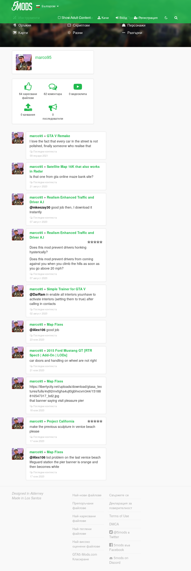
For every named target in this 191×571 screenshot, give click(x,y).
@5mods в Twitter (119, 534)
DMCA (114, 524)
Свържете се (119, 495)
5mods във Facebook (119, 547)
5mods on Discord (118, 560)
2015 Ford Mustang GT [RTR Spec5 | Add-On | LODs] (61, 352)
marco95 (43, 57)
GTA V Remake (58, 135)
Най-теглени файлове (82, 531)
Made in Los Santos (26, 498)
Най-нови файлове (87, 495)
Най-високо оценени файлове (86, 543)
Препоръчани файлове (82, 505)
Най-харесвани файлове (84, 518)
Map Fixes (55, 324)
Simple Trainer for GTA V (66, 289)
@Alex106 (37, 329)
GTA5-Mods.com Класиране (84, 556)
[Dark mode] (166, 17)
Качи (105, 17)
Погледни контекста (45, 151)
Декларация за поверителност (120, 505)
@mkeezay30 (40, 207)
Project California (60, 421)
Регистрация (148, 17)
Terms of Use (119, 516)
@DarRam (37, 294)
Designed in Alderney (27, 493)
